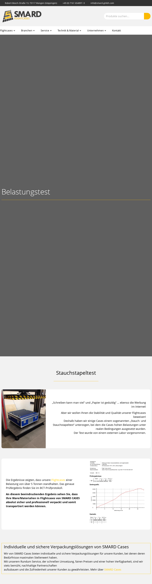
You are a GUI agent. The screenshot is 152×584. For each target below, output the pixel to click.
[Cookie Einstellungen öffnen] (6, 580)
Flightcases (58, 480)
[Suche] (147, 16)
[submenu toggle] (14, 30)
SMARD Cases (112, 569)
